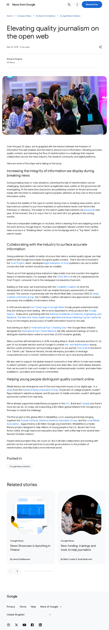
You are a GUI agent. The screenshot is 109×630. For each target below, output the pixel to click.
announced (90, 210)
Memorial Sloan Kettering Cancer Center (77, 317)
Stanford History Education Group (40, 390)
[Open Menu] (8, 4)
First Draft (82, 348)
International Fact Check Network (38, 331)
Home (9, 16)
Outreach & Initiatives (45, 16)
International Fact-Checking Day (49, 327)
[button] (92, 4)
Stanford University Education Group (58, 420)
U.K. (67, 403)
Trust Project (17, 263)
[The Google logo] (12, 596)
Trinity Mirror (63, 276)
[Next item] (17, 571)
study (10, 390)
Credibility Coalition (66, 287)
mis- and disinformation (77, 344)
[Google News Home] (23, 4)
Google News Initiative (70, 16)
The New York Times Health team (34, 317)
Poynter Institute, (29, 420)
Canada (85, 403)
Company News (24, 16)
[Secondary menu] (77, 4)
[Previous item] (10, 571)
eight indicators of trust (56, 263)
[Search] (69, 4)
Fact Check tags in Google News (47, 307)
